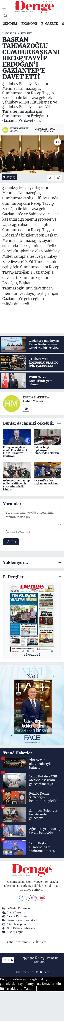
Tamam (29, 989)
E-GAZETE (49, 24)
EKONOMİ (29, 24)
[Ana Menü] (4, 7)
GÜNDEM (10, 24)
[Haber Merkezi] (11, 403)
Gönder (11, 542)
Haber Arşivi (15, 932)
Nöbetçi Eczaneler (19, 908)
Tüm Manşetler (17, 924)
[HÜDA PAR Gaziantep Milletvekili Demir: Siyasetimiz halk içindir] (17, 470)
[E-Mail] (26, 409)
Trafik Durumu (17, 916)
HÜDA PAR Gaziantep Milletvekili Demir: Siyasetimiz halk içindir (16, 485)
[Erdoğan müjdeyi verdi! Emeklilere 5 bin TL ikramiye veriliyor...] (17, 437)
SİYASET (26, 33)
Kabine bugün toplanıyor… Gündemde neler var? (47, 450)
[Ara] (5, 16)
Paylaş (11, 177)
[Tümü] (59, 562)
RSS (10, 960)
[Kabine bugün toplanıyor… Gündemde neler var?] (47, 437)
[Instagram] (35, 898)
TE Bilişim (42, 972)
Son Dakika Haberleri (21, 928)
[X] (29, 898)
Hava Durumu (16, 912)
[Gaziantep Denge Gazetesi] (35, 7)
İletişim (41, 942)
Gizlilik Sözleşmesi (18, 942)
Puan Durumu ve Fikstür (23, 920)
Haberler (9, 33)
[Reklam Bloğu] (32, 705)
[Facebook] (22, 898)
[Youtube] (42, 898)
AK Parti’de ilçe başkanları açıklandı (46, 482)
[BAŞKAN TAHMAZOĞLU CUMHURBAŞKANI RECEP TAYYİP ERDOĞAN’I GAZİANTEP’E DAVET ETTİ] (32, 154)
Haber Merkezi (34, 401)
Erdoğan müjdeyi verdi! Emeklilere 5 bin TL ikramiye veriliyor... (15, 452)
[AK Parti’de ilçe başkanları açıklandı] (47, 470)
